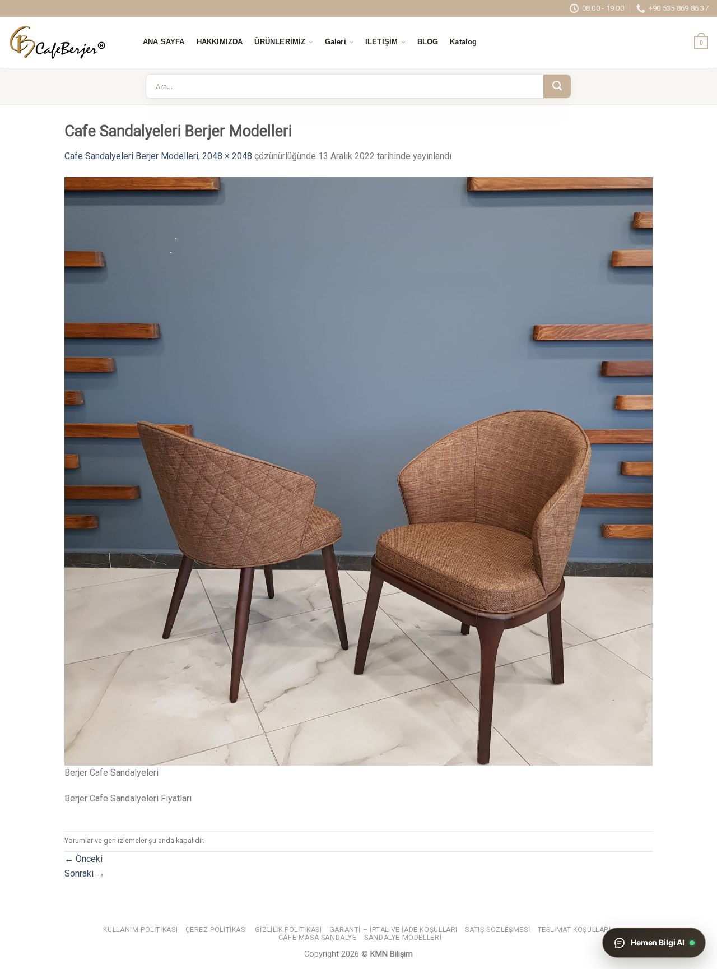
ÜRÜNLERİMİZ (279, 42)
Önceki (83, 859)
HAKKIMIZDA (220, 42)
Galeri (335, 42)
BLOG (428, 42)
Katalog (463, 42)
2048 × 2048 (227, 156)
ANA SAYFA (164, 42)
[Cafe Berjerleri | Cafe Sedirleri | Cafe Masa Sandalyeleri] (64, 42)
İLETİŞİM (381, 42)
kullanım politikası (140, 930)
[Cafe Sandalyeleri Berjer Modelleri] (358, 470)
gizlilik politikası (288, 930)
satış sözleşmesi (497, 930)
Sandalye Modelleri (402, 938)
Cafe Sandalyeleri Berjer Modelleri (131, 156)
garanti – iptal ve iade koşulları (393, 930)
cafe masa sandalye (317, 938)
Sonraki (84, 873)
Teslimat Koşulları (574, 930)
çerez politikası (216, 930)
